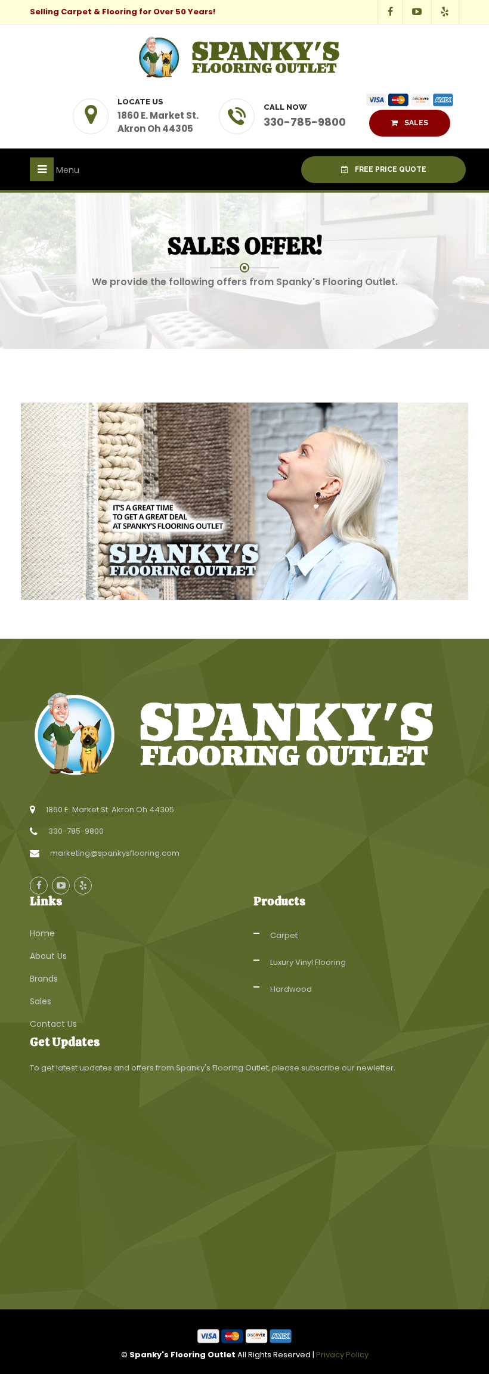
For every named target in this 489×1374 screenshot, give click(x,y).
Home (42, 933)
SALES (415, 123)
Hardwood (291, 989)
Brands (44, 979)
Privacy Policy (342, 1354)
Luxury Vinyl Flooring (308, 962)
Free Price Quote (389, 169)
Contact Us (53, 1024)
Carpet (284, 935)
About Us (48, 956)
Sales (40, 1001)
